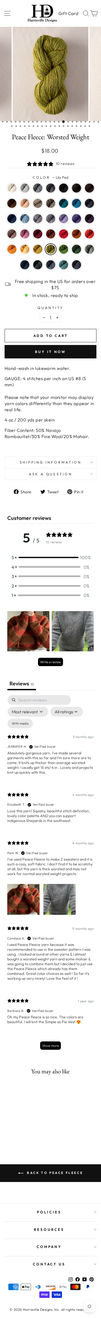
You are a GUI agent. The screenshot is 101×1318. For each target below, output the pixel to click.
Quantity (50, 308)
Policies (49, 1212)
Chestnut (11, 203)
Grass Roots (50, 203)
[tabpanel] (50, 875)
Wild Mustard (37, 249)
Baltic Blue (63, 203)
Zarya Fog (50, 218)
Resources (49, 1229)
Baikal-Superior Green (24, 264)
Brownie (76, 188)
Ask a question (50, 474)
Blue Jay (76, 203)
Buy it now (50, 352)
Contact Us (49, 1264)
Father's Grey (50, 188)
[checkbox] (20, 723)
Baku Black (63, 188)
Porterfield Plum (89, 218)
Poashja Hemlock (76, 249)
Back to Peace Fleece (54, 1173)
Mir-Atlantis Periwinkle (76, 218)
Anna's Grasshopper (89, 249)
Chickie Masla (24, 249)
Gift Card (68, 13)
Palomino (24, 203)
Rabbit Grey (37, 188)
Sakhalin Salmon (89, 234)
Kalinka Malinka (50, 264)
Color (50, 177)
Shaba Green (63, 249)
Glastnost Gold (76, 234)
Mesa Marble (37, 218)
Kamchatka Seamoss (63, 264)
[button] (51, 557)
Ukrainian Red (63, 234)
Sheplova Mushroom (50, 234)
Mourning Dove (11, 234)
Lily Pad (50, 249)
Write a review (50, 662)
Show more (50, 1046)
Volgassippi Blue (24, 218)
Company (49, 1246)
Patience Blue (11, 218)
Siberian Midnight (76, 264)
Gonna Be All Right (37, 264)
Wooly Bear (89, 188)
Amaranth (37, 234)
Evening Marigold (11, 249)
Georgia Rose (24, 234)
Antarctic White (11, 188)
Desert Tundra (37, 203)
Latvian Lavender (63, 218)
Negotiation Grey (24, 188)
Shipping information (50, 462)
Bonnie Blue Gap (89, 203)
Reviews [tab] (21, 683)
